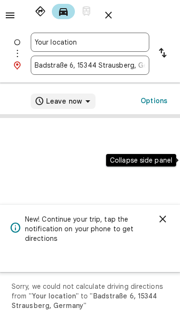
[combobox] (90, 42)
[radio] (40, 11)
